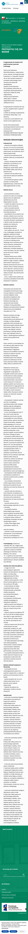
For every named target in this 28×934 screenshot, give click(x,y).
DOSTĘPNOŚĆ (6, 30)
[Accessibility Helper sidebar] (26, 2)
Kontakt (4, 889)
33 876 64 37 (15, 21)
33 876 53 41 (8, 22)
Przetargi (15, 8)
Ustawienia (22, 931)
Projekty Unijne (6, 8)
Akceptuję (5, 931)
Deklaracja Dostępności (8, 897)
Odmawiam (13, 931)
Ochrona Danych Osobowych (9, 895)
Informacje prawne (6, 892)
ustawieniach (4, 928)
